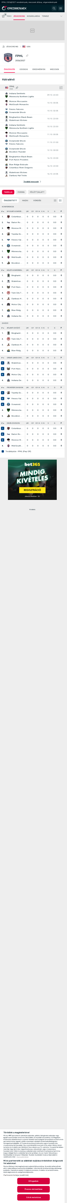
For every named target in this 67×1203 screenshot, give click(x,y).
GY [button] (32, 211)
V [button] (48, 211)
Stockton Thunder (17, 263)
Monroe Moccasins (17, 228)
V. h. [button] (43, 211)
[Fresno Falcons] (8, 239)
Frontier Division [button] (15, 387)
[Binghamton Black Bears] (8, 275)
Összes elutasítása (33, 1189)
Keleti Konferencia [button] (15, 270)
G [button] (54, 211)
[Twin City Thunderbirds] (8, 292)
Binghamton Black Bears (17, 275)
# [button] (2, 211)
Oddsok (24, 69)
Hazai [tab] (25, 200)
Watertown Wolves (17, 281)
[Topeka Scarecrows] (8, 234)
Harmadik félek (22, 1157)
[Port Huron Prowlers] (8, 287)
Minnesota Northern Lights (17, 251)
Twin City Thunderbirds (17, 293)
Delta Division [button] (13, 423)
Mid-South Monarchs (17, 257)
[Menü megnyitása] (60, 8)
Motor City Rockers (17, 304)
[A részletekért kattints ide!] (32, 95)
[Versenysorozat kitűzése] (27, 55)
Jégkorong (12, 46)
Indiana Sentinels (17, 316)
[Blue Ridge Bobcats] (8, 310)
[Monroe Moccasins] (8, 228)
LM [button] (27, 211)
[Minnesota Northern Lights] (8, 251)
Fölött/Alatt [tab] (37, 192)
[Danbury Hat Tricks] (8, 298)
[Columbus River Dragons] (8, 216)
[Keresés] (54, 8)
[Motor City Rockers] (8, 304)
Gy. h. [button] (37, 211)
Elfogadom (33, 1181)
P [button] (61, 211)
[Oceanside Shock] (8, 245)
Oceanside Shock (17, 245)
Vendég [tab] (37, 200)
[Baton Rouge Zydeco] (8, 222)
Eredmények (38, 69)
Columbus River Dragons (17, 216)
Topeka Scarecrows (17, 234)
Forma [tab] (21, 192)
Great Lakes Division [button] (16, 358)
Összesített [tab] (10, 200)
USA (29, 46)
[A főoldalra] (16, 8)
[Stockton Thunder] (8, 263)
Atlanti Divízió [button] (13, 328)
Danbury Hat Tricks (17, 298)
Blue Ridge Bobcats (17, 310)
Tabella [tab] (8, 192)
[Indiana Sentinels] (8, 316)
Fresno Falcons (17, 240)
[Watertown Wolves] (8, 281)
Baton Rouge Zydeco (17, 222)
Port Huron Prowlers (17, 287)
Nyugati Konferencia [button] (16, 211)
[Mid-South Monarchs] (8, 257)
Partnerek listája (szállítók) (16, 1175)
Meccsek (54, 69)
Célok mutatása (33, 1197)
